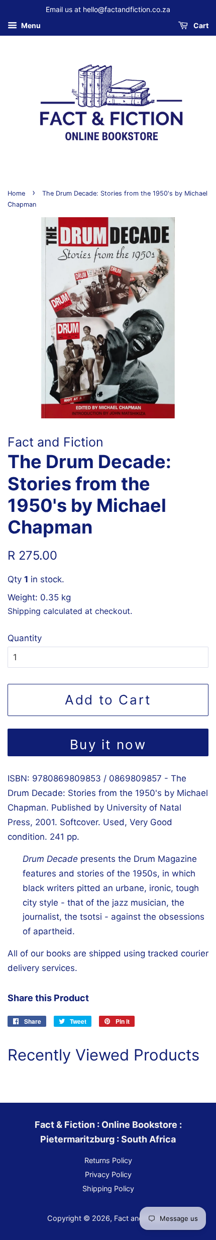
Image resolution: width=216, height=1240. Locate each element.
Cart (200, 25)
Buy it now (108, 744)
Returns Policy (108, 1160)
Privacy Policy (108, 1174)
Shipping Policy (108, 1188)
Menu (30, 25)
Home (16, 193)
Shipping (24, 611)
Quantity (25, 638)
